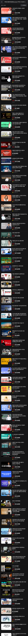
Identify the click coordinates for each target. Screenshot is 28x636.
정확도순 (24, 5)
